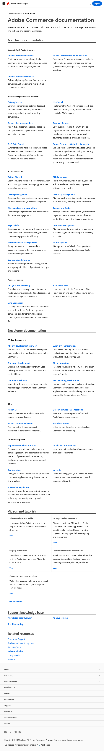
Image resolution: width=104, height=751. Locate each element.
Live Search (58, 102)
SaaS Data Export (16, 144)
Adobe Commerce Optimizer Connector (71, 144)
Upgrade (57, 470)
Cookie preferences (74, 740)
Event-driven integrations (64, 345)
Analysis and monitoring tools (21, 643)
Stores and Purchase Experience (22, 242)
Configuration (14, 470)
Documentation (15, 13)
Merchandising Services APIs (66, 380)
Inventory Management (64, 194)
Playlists (11, 659)
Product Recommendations (20, 123)
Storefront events (61, 423)
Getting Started (15, 177)
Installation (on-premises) (65, 445)
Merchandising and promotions (22, 208)
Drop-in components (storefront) (68, 409)
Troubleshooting (15, 624)
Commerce (30, 13)
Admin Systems (60, 242)
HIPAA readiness (60, 285)
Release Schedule (15, 651)
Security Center (14, 647)
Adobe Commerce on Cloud (21, 55)
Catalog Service (15, 102)
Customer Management (64, 225)
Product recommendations (20, 423)
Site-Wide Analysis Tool (18, 487)
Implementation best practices (22, 445)
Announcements (60, 617)
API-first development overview (22, 345)
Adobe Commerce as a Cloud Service (70, 55)
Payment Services (61, 123)
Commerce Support (16, 639)
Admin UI (12, 409)
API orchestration (61, 363)
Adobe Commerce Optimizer (21, 76)
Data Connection (15, 302)
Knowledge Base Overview (20, 617)
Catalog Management (17, 194)
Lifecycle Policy (14, 655)
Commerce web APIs (17, 380)
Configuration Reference (19, 259)
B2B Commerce (60, 177)
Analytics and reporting (19, 285)
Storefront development (19, 363)
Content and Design (62, 208)
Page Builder (14, 225)
